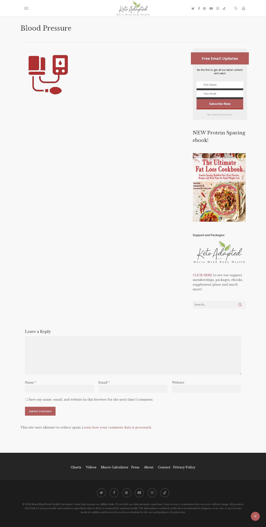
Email (104, 382)
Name (30, 382)
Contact (164, 467)
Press (135, 467)
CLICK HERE (202, 275)
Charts (76, 467)
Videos (91, 467)
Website (178, 382)
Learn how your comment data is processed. (117, 427)
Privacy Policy (183, 467)
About (148, 467)
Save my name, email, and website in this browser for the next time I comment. (91, 399)
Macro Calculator (114, 467)
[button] (26, 8)
